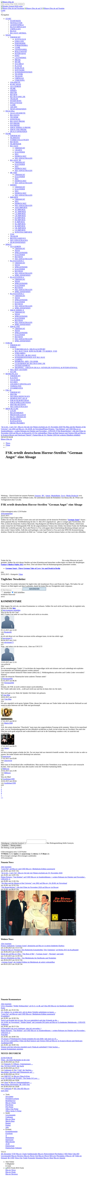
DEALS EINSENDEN (18, 132)
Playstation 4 (61, 1156)
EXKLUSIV (19, 41)
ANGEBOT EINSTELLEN (20, 384)
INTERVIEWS (20, 54)
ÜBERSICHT (15, 37)
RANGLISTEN (16, 421)
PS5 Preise (9, 1107)
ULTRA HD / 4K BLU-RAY (25, 355)
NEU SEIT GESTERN (18, 370)
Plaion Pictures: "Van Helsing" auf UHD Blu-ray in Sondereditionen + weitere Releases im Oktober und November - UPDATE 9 (41, 430)
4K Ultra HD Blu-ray (21, 1089)
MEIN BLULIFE (12, 409)
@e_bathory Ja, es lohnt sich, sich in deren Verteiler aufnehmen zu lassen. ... (28, 1012)
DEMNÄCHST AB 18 (18, 398)
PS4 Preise (9, 1105)
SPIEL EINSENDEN (22, 275)
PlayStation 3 (59, 1154)
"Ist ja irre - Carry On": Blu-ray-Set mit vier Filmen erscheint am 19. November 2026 (31, 427)
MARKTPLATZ (12, 374)
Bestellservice (10, 1101)
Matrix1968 (8, 723)
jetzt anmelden (19, 592)
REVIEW (13, 95)
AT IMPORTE (20, 209)
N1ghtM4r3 (5, 1016)
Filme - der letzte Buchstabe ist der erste (15, 1060)
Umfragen (9, 1117)
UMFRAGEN (15, 29)
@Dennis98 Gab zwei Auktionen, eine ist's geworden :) (21, 1028)
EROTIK (13, 93)
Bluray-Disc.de (6, 439)
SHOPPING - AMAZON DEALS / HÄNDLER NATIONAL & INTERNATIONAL (46, 368)
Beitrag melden (16, 845)
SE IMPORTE (20, 226)
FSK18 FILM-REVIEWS (19, 400)
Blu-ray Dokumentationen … (21, 1082)
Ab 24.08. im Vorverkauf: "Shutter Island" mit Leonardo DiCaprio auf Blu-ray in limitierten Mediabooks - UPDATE (43, 1022)
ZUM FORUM (6, 1058)
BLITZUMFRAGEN (18, 27)
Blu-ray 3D (70, 1156)
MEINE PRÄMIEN (17, 423)
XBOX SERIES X (17, 310)
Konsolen (31, 1158)
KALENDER (20, 152)
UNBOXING (20, 80)
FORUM (9, 343)
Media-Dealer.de (72, 496)
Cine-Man (7, 699)
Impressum (9, 1140)
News (8, 443)
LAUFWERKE (20, 58)
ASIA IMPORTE (21, 207)
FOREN (13, 347)
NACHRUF (19, 64)
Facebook (9, 1133)
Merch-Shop (10, 1121)
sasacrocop (8, 760)
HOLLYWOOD (21, 51)
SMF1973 (7, 1076)
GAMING (18, 359)
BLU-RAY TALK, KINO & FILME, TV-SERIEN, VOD (36, 351)
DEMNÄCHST (20, 156)
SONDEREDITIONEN (23, 72)
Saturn (47, 496)
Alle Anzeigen (6, 867)
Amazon (37, 496)
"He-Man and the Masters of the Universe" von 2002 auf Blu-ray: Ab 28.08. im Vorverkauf (34, 883)
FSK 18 (8, 390)
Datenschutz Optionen (14, 1148)
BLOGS (13, 31)
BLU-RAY (14, 146)
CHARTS (18, 150)
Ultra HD (75, 1154)
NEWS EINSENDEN (18, 109)
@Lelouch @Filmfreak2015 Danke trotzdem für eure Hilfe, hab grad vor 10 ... (29, 1039)
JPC (43, 496)
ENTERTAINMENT (22, 365)
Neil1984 (4, 1035)
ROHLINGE (19, 68)
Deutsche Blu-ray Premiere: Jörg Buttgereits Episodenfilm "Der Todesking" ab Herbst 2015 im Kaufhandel (39, 950)
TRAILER (19, 76)
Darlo (3, 1008)
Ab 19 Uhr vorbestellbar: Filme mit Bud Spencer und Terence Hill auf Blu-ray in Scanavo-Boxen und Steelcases (41, 1041)
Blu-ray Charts (21, 1154)
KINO (17, 56)
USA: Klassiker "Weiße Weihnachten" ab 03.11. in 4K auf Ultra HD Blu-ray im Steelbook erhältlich (37, 1006)
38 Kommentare (7, 513)
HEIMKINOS (15, 419)
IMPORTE (14, 197)
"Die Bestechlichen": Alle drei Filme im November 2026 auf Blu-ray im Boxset (29, 887)
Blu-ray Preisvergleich (46, 1154)
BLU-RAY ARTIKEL (18, 33)
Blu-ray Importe (59, 1158)
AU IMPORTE (20, 212)
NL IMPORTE (20, 224)
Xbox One (19, 1158)
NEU (17, 154)
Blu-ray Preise (11, 1103)
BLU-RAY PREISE (17, 121)
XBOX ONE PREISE (18, 129)
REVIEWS (14, 142)
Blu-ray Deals (11, 1172)
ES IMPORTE (20, 218)
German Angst (73, 520)
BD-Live (53, 1156)
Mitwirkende (10, 1142)
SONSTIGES (15, 119)
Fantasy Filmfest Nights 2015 (12, 564)
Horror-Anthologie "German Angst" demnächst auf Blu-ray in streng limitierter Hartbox (32, 946)
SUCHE (13, 372)
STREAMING (20, 353)
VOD (12, 234)
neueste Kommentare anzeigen (12, 1049)
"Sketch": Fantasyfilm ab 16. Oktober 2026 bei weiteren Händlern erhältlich (52, 435)
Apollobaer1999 (10, 783)
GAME (17, 47)
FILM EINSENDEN (17, 242)
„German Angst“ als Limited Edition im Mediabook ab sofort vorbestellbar (28, 962)
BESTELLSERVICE (18, 238)
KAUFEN (14, 378)
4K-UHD (13, 173)
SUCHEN (14, 382)
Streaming (39, 1158)
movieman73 (9, 642)
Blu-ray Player (43, 1156)
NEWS (8, 35)
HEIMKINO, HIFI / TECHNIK (26, 361)
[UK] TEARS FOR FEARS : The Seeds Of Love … (20, 1078)
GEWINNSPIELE (17, 25)
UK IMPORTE (20, 228)
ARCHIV (13, 107)
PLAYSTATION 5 (17, 261)
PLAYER (18, 66)
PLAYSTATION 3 (17, 294)
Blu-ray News (11, 1170)
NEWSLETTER (16, 23)
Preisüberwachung (12, 1099)
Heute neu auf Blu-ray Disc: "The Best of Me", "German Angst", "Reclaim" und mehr (32, 954)
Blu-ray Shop (48, 1158)
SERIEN (13, 90)
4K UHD (11, 1158)
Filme (8, 445)
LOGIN (13, 411)
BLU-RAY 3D (15, 160)
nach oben (4, 1091)
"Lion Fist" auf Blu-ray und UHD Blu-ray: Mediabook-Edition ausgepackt (28, 869)
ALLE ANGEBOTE (17, 113)
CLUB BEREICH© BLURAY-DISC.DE (30, 363)
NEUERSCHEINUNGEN (20, 396)
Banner (8, 1123)
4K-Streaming (6, 1154)
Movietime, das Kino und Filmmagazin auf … (17, 1072)
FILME (13, 88)
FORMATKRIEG (21, 45)
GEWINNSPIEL (21, 49)
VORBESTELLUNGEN (19, 140)
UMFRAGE (19, 78)
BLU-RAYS (14, 115)
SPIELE (9, 244)
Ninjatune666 (9, 683)
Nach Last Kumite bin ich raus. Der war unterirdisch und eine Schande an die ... (30, 1020)
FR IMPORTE (20, 220)
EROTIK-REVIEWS (18, 404)
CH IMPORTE (20, 216)
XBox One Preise (12, 1109)
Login (3, 10)
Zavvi (63, 496)
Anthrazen (4, 1024)
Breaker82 (8, 632)
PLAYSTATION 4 (17, 277)
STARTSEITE (15, 21)
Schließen (5, 845)
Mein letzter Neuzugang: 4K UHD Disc (15, 1084)
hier (14, 608)
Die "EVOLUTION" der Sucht (12, 1066)
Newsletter (9, 1097)
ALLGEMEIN (15, 86)
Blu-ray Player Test (31, 1156)
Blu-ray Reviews (17, 1156)
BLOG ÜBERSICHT (18, 417)
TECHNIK (19, 74)
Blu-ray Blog (10, 1119)
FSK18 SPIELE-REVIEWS (20, 402)
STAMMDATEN (16, 388)
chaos (6, 1082)
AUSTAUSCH (20, 39)
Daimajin (7, 1064)
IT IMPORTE (20, 222)
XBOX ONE (15, 326)
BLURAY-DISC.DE (17, 97)
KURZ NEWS (15, 84)
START (8, 19)
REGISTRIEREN (16, 413)
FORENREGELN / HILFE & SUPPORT (30, 349)
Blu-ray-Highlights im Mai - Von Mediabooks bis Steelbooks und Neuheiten (28, 958)
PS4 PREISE (15, 125)
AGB (8, 1144)
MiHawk (7, 773)
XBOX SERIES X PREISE (20, 127)
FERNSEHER (20, 43)
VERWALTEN (15, 386)
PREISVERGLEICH (18, 415)
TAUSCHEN (15, 380)
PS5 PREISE (15, 123)
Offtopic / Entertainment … (23, 1064)
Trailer (25, 1158)
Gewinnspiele (10, 1115)
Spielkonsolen (32, 1154)
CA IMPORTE (20, 214)
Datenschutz (10, 1146)
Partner (8, 1125)
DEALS (10, 111)
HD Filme (68, 1154)
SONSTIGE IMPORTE (23, 232)
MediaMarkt (55, 496)
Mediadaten (10, 1138)
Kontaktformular (12, 1131)
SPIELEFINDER (21, 253)
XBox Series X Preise (13, 1111)
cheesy (6, 748)
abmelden (7, 592)
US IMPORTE (20, 230)
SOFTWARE (20, 70)
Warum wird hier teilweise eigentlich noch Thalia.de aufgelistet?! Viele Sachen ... (30, 1047)
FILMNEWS (15, 138)
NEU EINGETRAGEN (23, 158)
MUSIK (18, 62)
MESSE (18, 60)
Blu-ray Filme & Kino (22, 1076)
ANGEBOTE (15, 82)
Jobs (7, 1127)
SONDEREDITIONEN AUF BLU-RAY (30, 357)
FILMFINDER (15, 144)
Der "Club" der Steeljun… (23, 1070)
